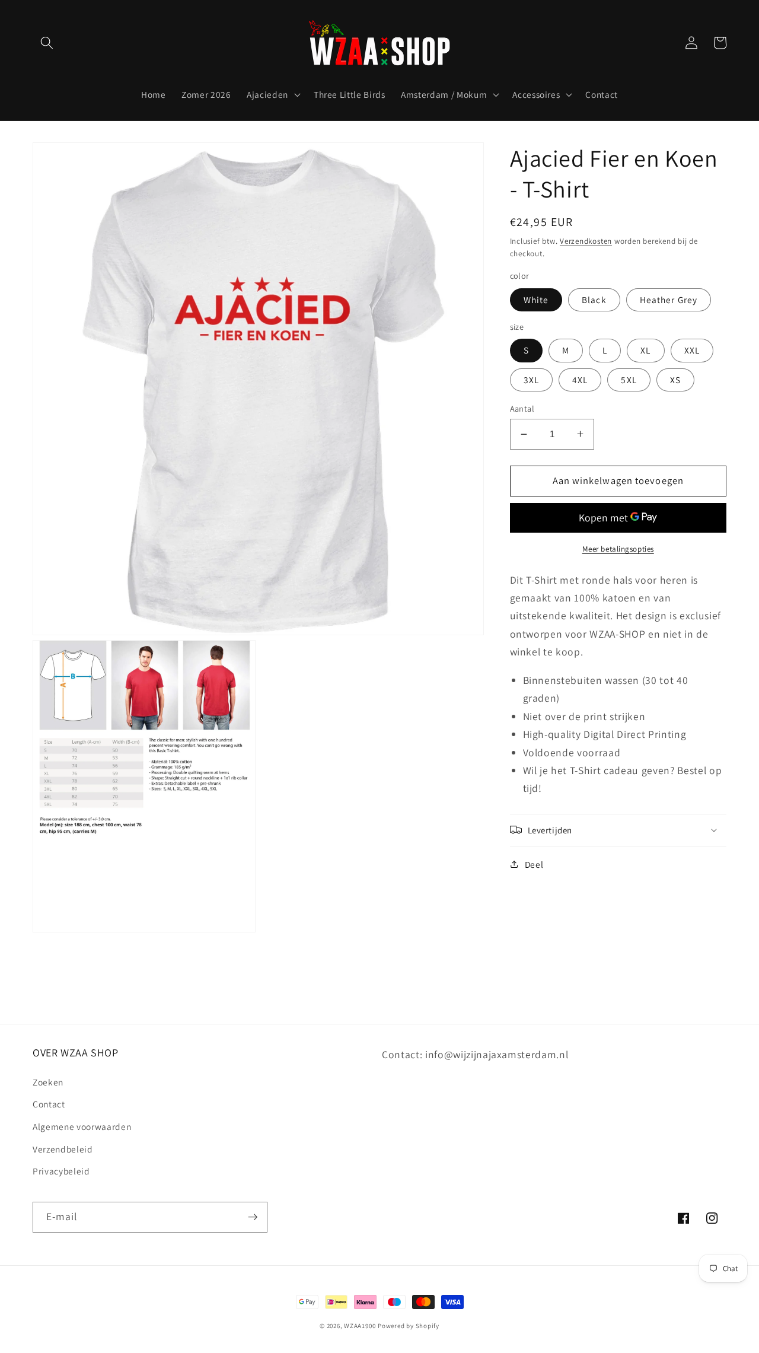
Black (594, 299)
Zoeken (48, 1082)
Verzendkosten (586, 240)
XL (645, 350)
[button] (47, 42)
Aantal (522, 408)
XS (675, 379)
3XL (531, 379)
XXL (692, 350)
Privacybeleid (61, 1171)
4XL (580, 379)
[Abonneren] (252, 1217)
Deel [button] (534, 864)
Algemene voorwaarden (82, 1126)
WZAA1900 (359, 1326)
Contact (49, 1104)
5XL (628, 379)
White (536, 299)
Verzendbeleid (63, 1149)
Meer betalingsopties (618, 549)
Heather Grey (668, 299)
